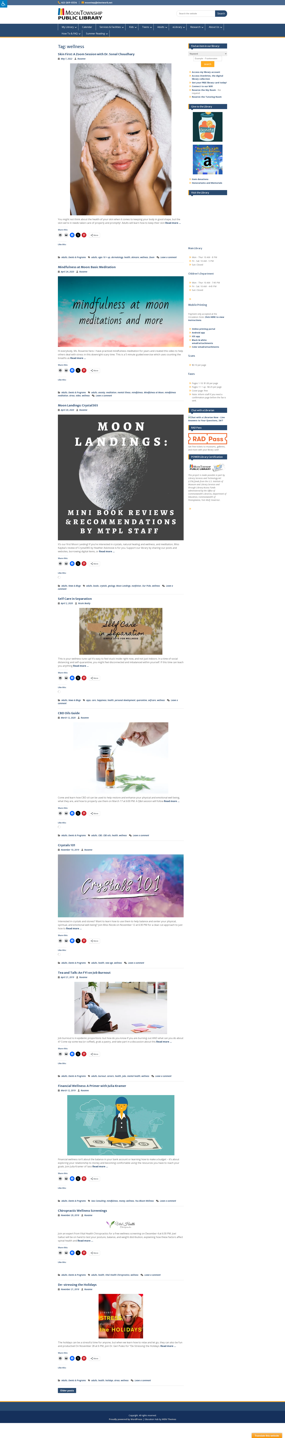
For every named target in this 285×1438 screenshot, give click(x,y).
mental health (133, 1076)
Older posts (67, 1390)
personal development (125, 700)
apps (88, 700)
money (122, 1200)
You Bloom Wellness (144, 1200)
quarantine (142, 700)
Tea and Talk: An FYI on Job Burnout (84, 972)
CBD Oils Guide (69, 713)
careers (110, 1076)
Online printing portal (203, 328)
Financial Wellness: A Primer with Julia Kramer (92, 1086)
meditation (111, 392)
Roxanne (81, 58)
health (127, 257)
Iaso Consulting (98, 1200)
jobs (124, 1076)
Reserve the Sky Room (204, 90)
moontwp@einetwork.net (98, 2)
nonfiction (136, 585)
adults (94, 257)
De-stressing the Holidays (77, 1284)
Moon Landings (123, 585)
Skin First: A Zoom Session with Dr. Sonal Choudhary (96, 54)
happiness (101, 700)
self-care (152, 700)
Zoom (151, 257)
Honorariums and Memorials (207, 182)
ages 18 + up (104, 257)
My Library (68, 27)
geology (111, 585)
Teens (145, 27)
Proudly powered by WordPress (125, 1419)
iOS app (196, 336)
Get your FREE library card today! (209, 82)
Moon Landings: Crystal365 (78, 405)
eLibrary (177, 27)
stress (72, 395)
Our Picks (146, 585)
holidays (109, 1380)
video (78, 395)
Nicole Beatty (84, 603)
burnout (102, 1076)
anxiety (101, 392)
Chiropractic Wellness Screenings (82, 1210)
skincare (135, 257)
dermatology (117, 257)
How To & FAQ (70, 33)
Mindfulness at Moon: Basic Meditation (87, 267)
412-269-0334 (69, 2)
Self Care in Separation (75, 599)
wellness (144, 257)
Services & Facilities (110, 27)
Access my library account (206, 72)
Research (195, 27)
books (96, 585)
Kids (131, 27)
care (94, 700)
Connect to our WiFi (202, 86)
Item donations (200, 179)
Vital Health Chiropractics (117, 1274)
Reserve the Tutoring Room (207, 96)
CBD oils (107, 835)
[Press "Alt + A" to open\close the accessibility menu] (3, 4)
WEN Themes (169, 1419)
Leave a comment (168, 257)
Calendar (87, 27)
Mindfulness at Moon (154, 392)
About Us (214, 27)
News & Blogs (74, 585)
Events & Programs (77, 257)
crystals (103, 585)
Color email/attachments (205, 346)
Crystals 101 (66, 845)
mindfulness (137, 392)
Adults (160, 27)
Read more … (173, 223)
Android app (198, 332)
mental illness (124, 392)
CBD (100, 835)
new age (109, 962)
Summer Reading (95, 33)
